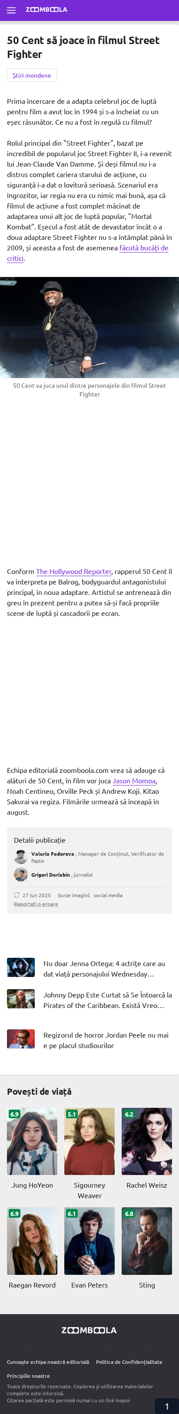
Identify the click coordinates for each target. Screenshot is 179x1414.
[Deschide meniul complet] (11, 10)
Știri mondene (32, 75)
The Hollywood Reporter (73, 571)
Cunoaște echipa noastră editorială (48, 1361)
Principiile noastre (28, 1375)
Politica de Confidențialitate (129, 1361)
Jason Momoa (134, 780)
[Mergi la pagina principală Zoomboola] (47, 10)
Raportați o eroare (36, 903)
